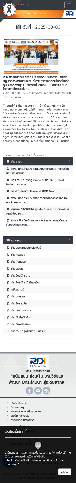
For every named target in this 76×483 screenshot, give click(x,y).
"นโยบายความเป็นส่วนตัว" (45, 460)
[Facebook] (29, 390)
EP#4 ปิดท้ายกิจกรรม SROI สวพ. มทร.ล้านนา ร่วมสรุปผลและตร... (36, 222)
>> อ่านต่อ (63, 141)
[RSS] (46, 390)
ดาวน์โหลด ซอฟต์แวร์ (22, 420)
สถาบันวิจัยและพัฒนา (16, 5)
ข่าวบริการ (17, 268)
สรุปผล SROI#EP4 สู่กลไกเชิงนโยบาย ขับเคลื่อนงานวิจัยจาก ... (37, 211)
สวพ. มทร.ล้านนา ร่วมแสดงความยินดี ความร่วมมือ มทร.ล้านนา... (37, 170)
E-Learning (17, 407)
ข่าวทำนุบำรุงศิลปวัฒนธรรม (27, 331)
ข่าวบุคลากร (18, 296)
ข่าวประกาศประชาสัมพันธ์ (43, 93)
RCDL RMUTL (18, 403)
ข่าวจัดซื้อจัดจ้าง (20, 317)
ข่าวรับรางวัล (18, 303)
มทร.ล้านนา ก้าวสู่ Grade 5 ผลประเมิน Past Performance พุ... (35, 182)
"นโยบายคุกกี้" (12, 464)
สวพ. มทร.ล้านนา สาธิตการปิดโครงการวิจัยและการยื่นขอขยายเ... (37, 200)
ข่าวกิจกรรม (64, 93)
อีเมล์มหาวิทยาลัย (20, 416)
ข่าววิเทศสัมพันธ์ (20, 324)
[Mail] (38, 390)
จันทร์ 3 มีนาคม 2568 (15, 93)
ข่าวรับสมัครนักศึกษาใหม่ (25, 282)
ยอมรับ (65, 472)
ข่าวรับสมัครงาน (20, 275)
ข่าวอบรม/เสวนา (12, 97)
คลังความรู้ (17, 289)
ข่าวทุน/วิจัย (17, 254)
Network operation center (26, 411)
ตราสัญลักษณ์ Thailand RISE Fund (33, 191)
